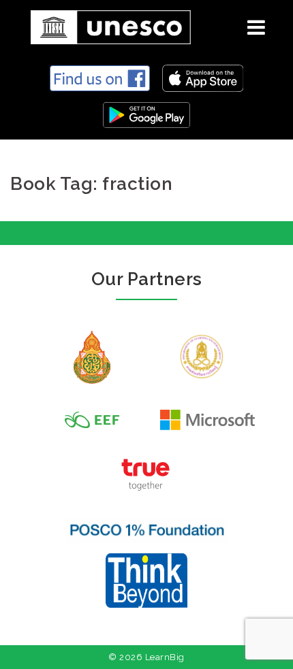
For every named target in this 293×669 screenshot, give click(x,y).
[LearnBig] (105, 24)
